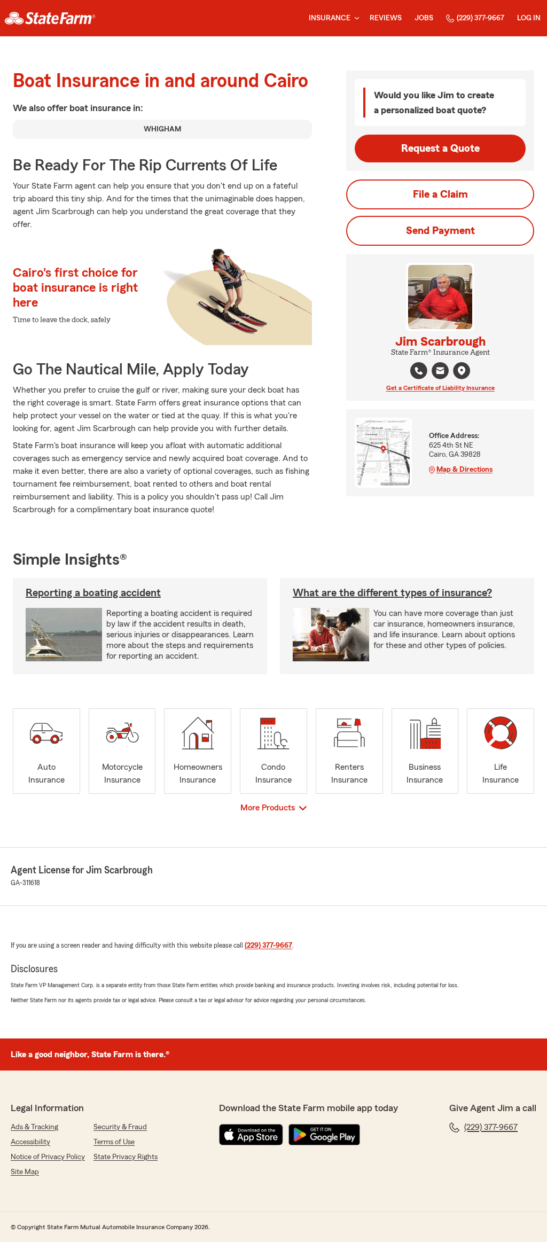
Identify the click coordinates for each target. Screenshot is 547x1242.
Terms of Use (114, 1142)
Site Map (25, 1172)
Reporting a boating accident (93, 593)
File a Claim (440, 194)
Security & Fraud (120, 1127)
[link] (50, 18)
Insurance (329, 18)
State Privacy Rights (125, 1157)
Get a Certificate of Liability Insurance (440, 388)
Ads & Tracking (34, 1127)
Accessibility (30, 1142)
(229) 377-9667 (480, 18)
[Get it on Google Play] (324, 1134)
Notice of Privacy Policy (48, 1157)
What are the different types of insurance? (392, 593)
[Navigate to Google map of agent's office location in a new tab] (461, 370)
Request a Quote (440, 148)
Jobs (424, 18)
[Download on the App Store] (251, 1134)
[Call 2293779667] (418, 370)
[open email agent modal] (440, 372)
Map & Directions (464, 469)
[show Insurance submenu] (354, 18)
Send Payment (440, 230)
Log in (529, 18)
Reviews (386, 18)
